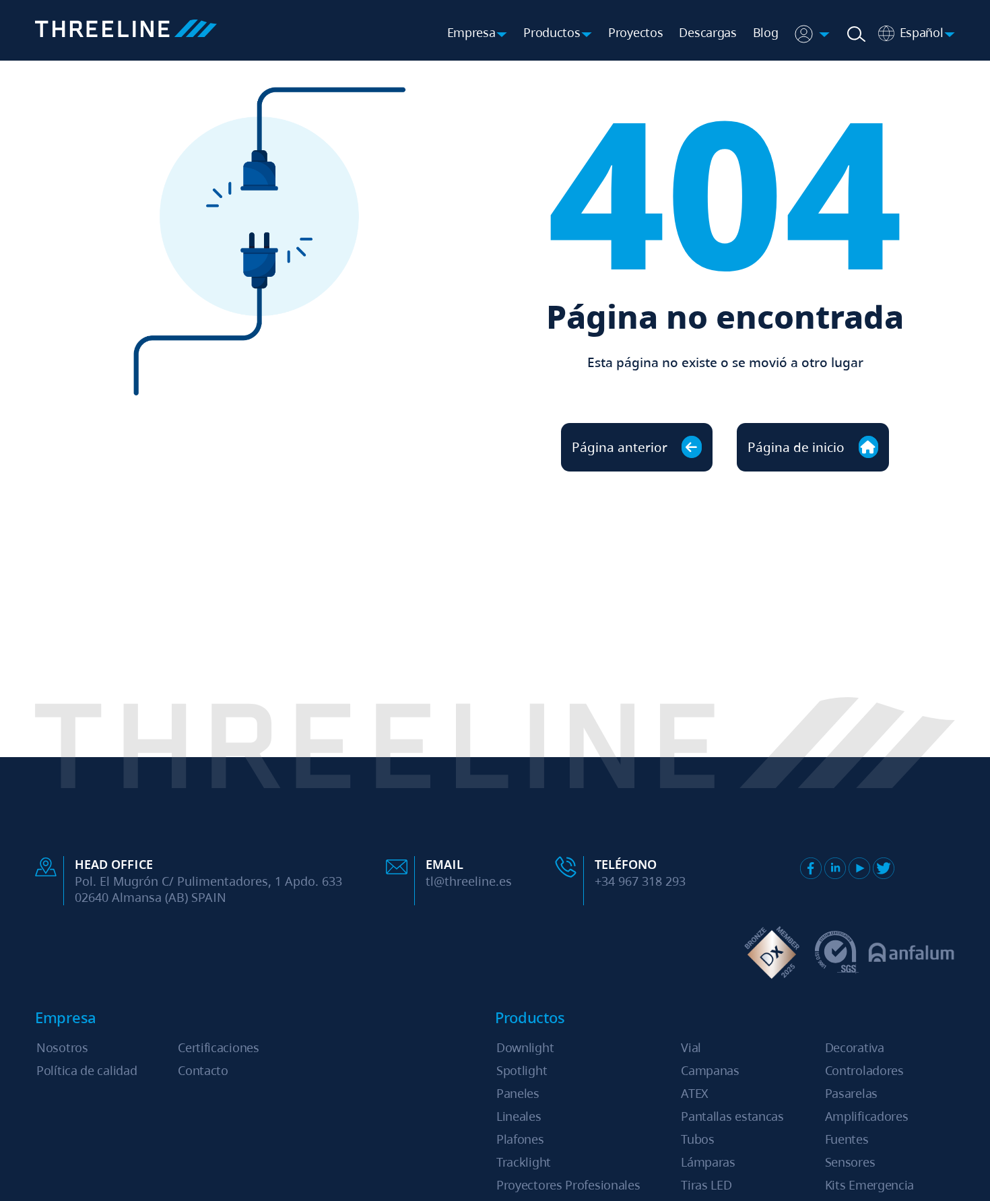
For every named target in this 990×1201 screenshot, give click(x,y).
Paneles (517, 1093)
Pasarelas (851, 1093)
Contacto (203, 1070)
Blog (766, 32)
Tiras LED (706, 1185)
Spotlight (521, 1070)
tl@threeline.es (469, 881)
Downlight (525, 1047)
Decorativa (854, 1047)
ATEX (694, 1093)
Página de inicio (798, 447)
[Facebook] (811, 868)
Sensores (850, 1162)
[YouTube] (859, 868)
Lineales (518, 1116)
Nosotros (62, 1047)
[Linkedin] (835, 868)
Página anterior (621, 447)
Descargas (707, 32)
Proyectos (635, 32)
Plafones (520, 1139)
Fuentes (847, 1139)
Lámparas (708, 1162)
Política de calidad (86, 1070)
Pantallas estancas (732, 1116)
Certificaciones (218, 1047)
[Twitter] (883, 868)
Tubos (698, 1139)
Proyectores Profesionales (568, 1185)
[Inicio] (126, 30)
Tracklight (523, 1162)
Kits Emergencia (870, 1185)
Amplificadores (867, 1116)
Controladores (864, 1070)
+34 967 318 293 (640, 881)
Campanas (710, 1070)
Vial (691, 1047)
